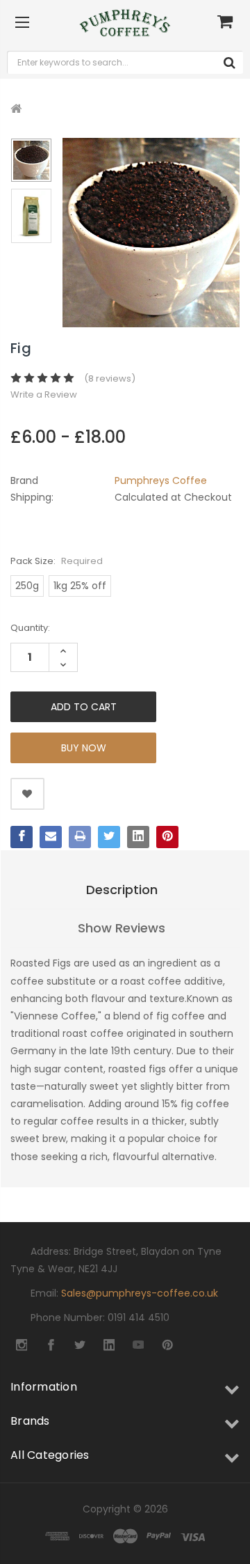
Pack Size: (56, 561)
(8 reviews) (109, 378)
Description (122, 889)
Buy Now (83, 748)
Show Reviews (121, 928)
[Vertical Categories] (22, 23)
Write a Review (43, 394)
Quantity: (30, 627)
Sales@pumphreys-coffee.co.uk (139, 1293)
